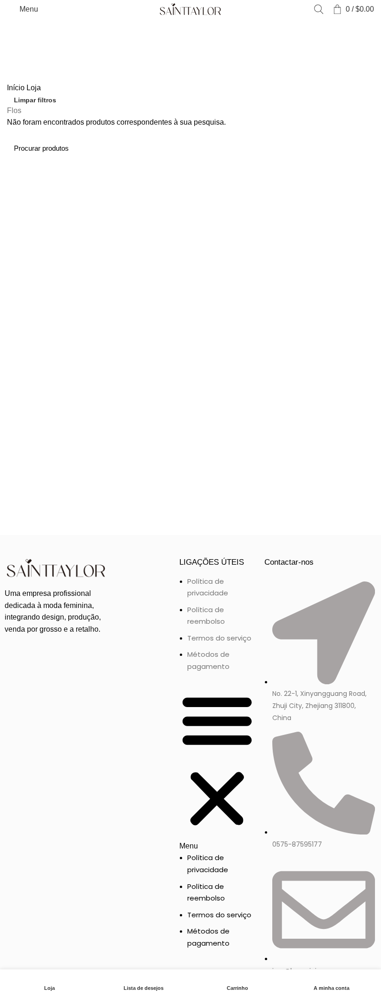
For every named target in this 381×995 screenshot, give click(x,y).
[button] (217, 767)
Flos (14, 110)
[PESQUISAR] (361, 148)
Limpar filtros (35, 100)
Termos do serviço (219, 638)
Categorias (24, 30)
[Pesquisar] (318, 9)
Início (16, 88)
